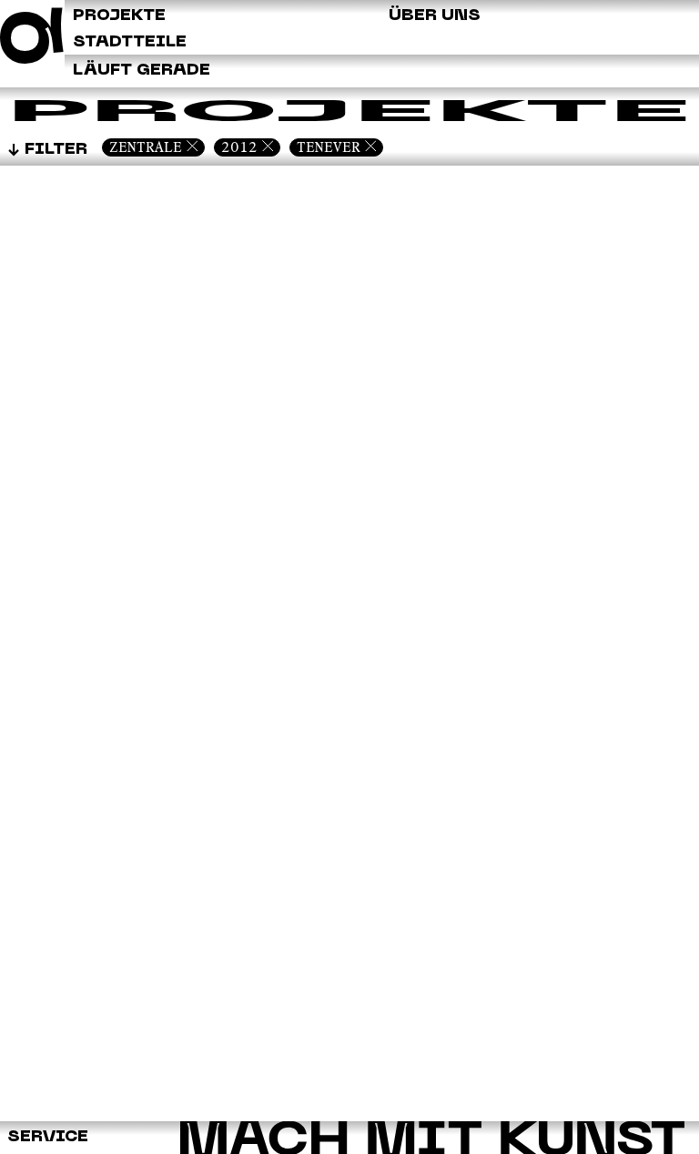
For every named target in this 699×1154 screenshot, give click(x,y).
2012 (239, 147)
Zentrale (145, 147)
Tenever (328, 147)
